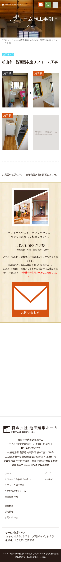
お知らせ (48, 479)
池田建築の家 (11, 496)
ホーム (8, 473)
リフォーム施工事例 (14, 485)
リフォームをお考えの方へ (18, 479)
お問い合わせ (11, 517)
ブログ (47, 473)
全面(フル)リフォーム (15, 491)
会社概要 (9, 505)
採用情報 (9, 511)
